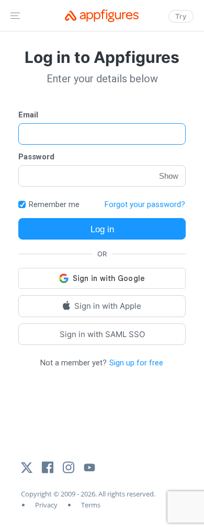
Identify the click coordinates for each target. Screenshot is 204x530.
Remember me (54, 205)
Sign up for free (136, 362)
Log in (102, 229)
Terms (90, 505)
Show (168, 175)
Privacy (46, 505)
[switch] (22, 204)
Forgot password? (145, 204)
